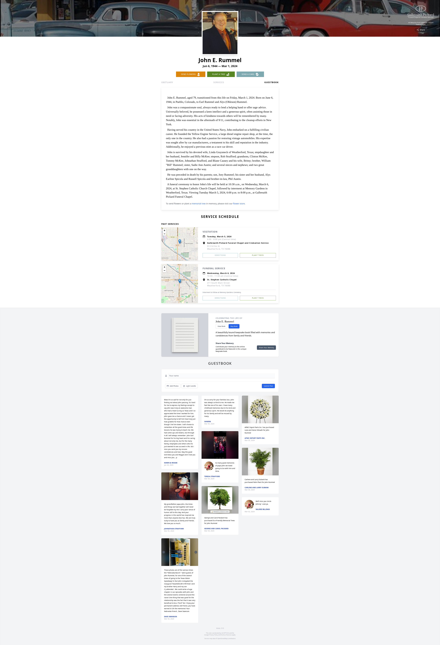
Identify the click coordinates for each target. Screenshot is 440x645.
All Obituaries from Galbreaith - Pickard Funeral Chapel (420, 23)
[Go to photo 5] (182, 564)
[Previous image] (163, 552)
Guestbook (271, 82)
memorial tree (199, 203)
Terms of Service (226, 635)
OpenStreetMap (222, 638)
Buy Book (234, 326)
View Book (221, 326)
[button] (179, 241)
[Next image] (195, 552)
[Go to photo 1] (177, 564)
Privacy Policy (213, 635)
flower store (239, 203)
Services (218, 82)
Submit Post (268, 386)
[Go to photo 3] (179, 564)
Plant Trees (258, 255)
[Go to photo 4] (181, 564)
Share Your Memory (266, 347)
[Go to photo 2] (178, 564)
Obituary (167, 82)
